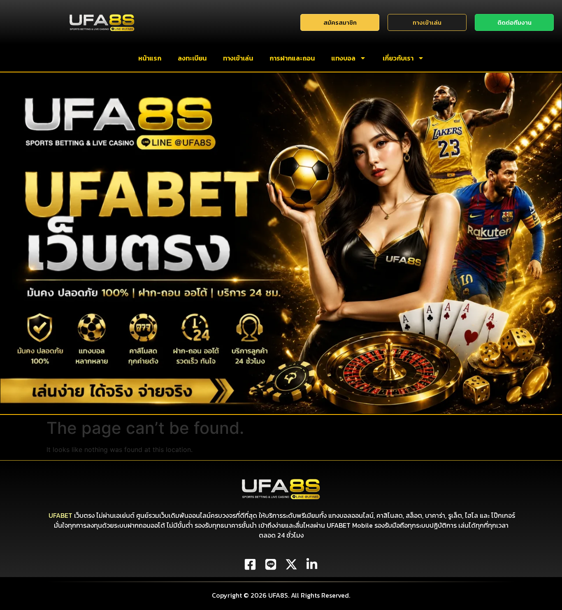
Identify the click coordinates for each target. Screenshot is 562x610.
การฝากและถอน (292, 58)
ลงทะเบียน (192, 58)
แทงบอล (343, 58)
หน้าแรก (149, 58)
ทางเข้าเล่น (238, 58)
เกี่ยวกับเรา (398, 58)
